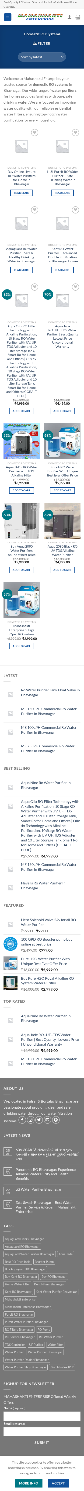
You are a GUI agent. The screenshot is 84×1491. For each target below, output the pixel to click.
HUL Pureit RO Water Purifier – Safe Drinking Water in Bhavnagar (62, 178)
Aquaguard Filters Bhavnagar (24, 1239)
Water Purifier (14, 1352)
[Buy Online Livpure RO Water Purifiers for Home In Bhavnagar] (22, 146)
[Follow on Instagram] (31, 1120)
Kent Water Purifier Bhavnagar (56, 1292)
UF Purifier (36, 1344)
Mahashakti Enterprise (20, 1299)
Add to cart (22, 410)
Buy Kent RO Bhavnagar (21, 1276)
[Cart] (77, 17)
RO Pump (44, 1329)
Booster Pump (44, 1262)
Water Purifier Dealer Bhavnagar (27, 1360)
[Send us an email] (47, 1120)
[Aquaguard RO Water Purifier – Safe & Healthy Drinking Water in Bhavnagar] (22, 223)
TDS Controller (15, 1344)
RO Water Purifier (51, 1337)
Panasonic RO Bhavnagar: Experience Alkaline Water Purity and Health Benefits (46, 1173)
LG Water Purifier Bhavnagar (39, 1189)
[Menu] (7, 17)
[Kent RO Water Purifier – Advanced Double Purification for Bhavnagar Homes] (62, 223)
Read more (21, 192)
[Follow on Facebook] (22, 1120)
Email (14, 1423)
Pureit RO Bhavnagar (19, 1314)
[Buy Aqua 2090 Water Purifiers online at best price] (22, 521)
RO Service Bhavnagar (20, 1337)
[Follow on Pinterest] (56, 1120)
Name (14, 1408)
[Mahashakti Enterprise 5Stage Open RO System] (22, 600)
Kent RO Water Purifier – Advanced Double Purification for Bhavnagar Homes (62, 255)
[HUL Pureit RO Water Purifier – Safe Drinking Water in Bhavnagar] (62, 146)
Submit (42, 1442)
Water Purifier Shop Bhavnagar (25, 1367)
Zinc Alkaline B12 (62, 1367)
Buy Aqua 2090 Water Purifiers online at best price (21, 550)
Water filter (55, 1344)
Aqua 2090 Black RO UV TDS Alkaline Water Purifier (62, 550)
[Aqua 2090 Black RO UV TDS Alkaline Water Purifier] (62, 521)
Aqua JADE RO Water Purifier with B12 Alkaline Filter (21, 471)
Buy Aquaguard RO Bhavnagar (25, 1269)
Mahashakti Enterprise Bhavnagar (28, 1307)
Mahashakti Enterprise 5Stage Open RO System (21, 630)
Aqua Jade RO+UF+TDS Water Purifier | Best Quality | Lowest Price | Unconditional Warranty (62, 336)
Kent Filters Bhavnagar (49, 1284)
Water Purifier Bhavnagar (45, 1352)
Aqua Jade (66, 1254)
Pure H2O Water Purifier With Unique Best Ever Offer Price (62, 471)
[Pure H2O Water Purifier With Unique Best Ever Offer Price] (62, 441)
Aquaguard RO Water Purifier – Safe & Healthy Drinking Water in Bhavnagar (21, 255)
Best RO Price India (18, 1262)
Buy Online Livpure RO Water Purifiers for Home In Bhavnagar (21, 178)
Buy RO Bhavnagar (54, 1276)
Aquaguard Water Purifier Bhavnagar (29, 1254)
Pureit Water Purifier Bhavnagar (26, 1322)
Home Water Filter (17, 1284)
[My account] (69, 17)
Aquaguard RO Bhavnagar (22, 1246)
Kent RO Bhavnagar (18, 1292)
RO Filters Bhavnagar (19, 1329)
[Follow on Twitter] (39, 1120)
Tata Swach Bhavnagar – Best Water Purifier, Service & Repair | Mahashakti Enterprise (46, 1206)
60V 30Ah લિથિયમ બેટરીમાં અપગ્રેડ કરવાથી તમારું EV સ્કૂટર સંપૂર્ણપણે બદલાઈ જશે (47, 1154)
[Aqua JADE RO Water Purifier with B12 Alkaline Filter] (22, 441)
